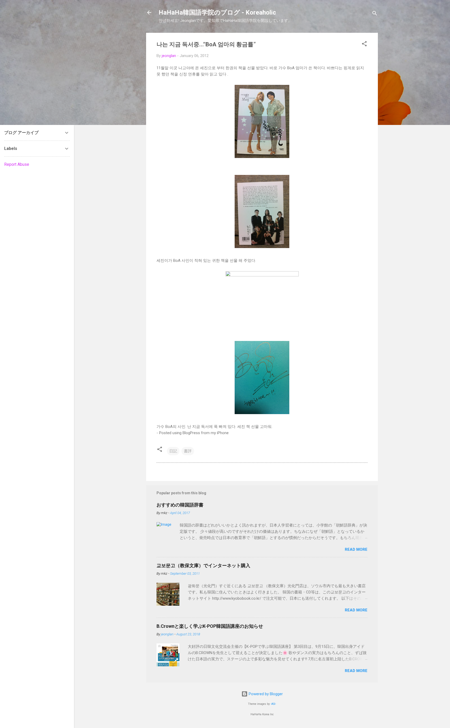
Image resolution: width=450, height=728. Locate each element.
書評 (188, 451)
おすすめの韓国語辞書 (180, 505)
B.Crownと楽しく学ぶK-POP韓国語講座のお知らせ (210, 626)
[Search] (375, 14)
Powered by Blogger (265, 694)
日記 (173, 451)
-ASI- (273, 704)
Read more (356, 549)
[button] (364, 45)
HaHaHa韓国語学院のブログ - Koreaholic (217, 12)
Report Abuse (16, 164)
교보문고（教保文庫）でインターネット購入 (203, 565)
